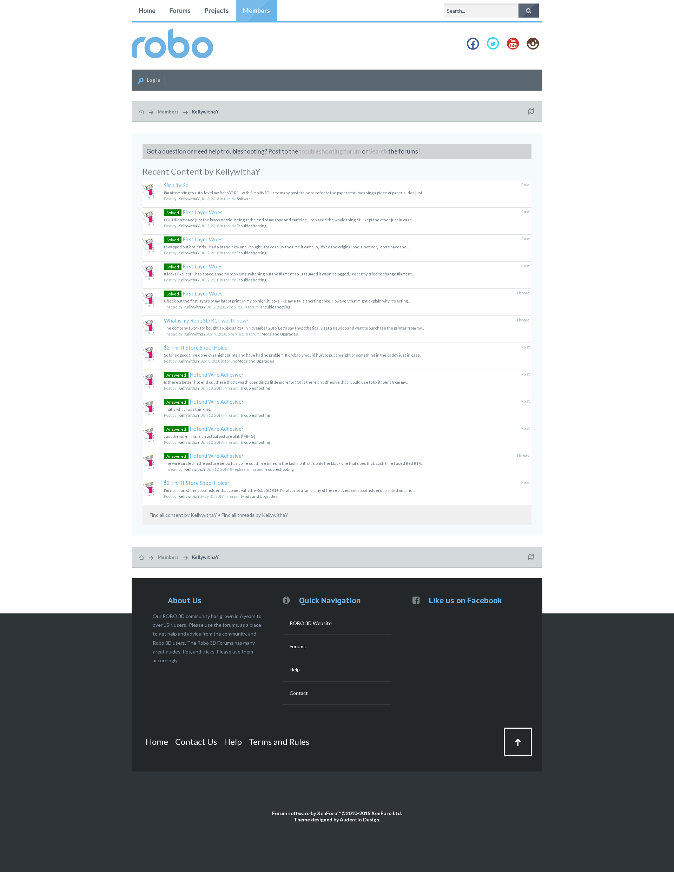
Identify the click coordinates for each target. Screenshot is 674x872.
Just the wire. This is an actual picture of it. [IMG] (209, 436)
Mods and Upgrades (280, 334)
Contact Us (196, 741)
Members (256, 10)
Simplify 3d (176, 185)
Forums (180, 10)
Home (147, 10)
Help (295, 669)
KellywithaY (189, 198)
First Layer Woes (194, 212)
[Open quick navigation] (531, 112)
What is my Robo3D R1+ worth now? (206, 321)
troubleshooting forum (330, 151)
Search (378, 151)
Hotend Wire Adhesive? (205, 375)
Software (245, 198)
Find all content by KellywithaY (183, 515)
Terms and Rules (279, 741)
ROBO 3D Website (311, 623)
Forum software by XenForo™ (337, 813)
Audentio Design (359, 819)
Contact (299, 693)
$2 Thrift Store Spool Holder (197, 348)
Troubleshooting (251, 225)
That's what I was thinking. (187, 409)
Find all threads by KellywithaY (255, 515)
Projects (217, 10)
